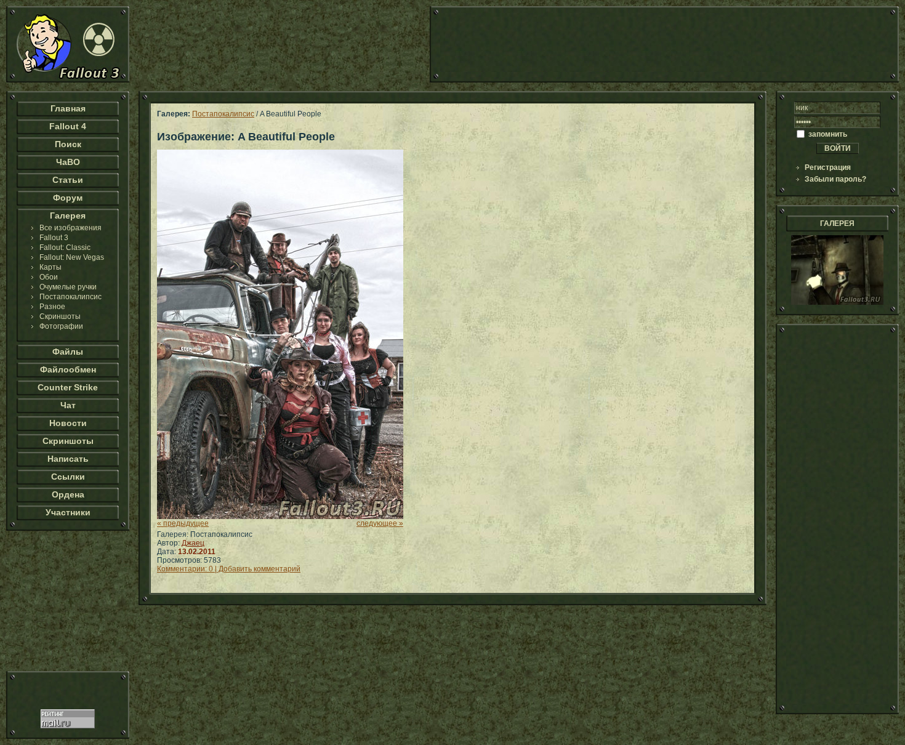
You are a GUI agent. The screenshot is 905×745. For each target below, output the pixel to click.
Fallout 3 (53, 237)
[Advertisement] (664, 44)
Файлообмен (68, 369)
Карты (50, 267)
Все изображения (70, 227)
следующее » (379, 523)
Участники (68, 512)
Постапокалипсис (70, 296)
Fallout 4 (67, 126)
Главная (68, 108)
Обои (48, 277)
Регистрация (828, 167)
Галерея (68, 215)
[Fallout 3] (67, 80)
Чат (68, 405)
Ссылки (68, 476)
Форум (67, 198)
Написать (68, 459)
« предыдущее (183, 523)
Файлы (67, 351)
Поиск (68, 144)
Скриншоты (60, 316)
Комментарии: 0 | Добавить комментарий (228, 569)
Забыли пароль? (835, 179)
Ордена (68, 494)
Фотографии (61, 326)
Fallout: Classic (64, 247)
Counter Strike (68, 387)
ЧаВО (68, 162)
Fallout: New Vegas (71, 257)
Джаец (193, 543)
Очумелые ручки (68, 287)
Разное (52, 306)
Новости (68, 423)
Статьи (67, 180)
